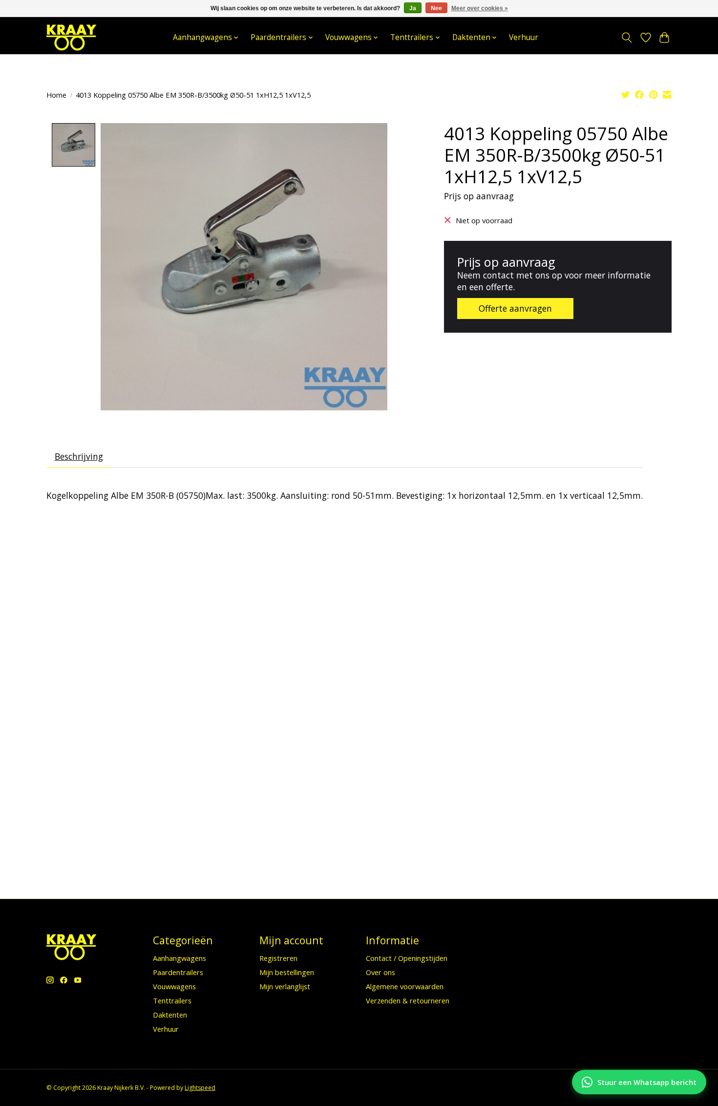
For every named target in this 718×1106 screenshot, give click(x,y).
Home (56, 95)
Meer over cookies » (479, 8)
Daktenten (170, 1015)
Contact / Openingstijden (406, 958)
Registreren (278, 958)
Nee (436, 8)
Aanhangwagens (179, 958)
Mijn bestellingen (286, 972)
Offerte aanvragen (515, 308)
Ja (412, 8)
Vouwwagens (174, 986)
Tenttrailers (172, 1000)
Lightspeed (200, 1088)
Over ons (380, 972)
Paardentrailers (178, 972)
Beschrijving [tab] (79, 456)
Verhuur (523, 37)
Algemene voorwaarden (404, 986)
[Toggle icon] (627, 37)
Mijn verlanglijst (284, 986)
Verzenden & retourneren (407, 1000)
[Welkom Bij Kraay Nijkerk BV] (71, 37)
